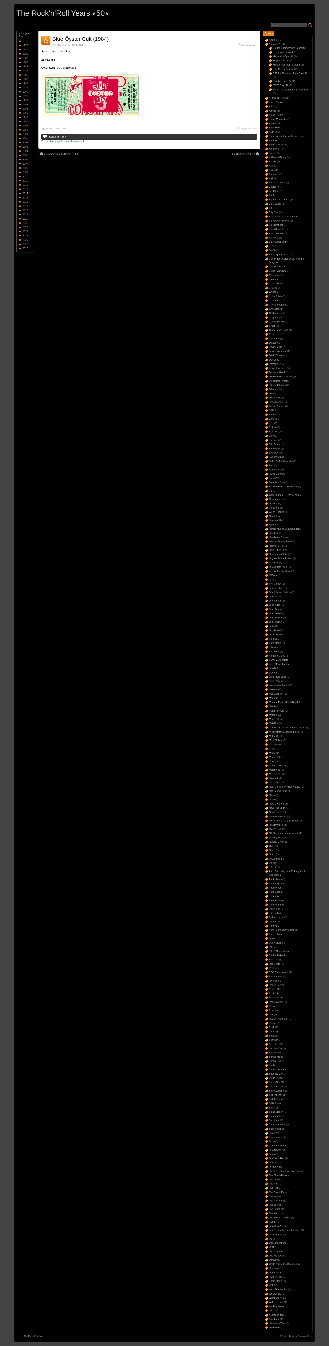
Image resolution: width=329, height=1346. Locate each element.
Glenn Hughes (276, 512)
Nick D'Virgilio (276, 825)
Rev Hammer (276, 976)
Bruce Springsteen (278, 254)
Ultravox (273, 1260)
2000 (25, 134)
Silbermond (275, 1052)
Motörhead (274, 770)
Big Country (275, 203)
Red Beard (274, 964)
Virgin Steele (275, 1281)
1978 (25, 45)
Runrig (272, 1023)
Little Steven (275, 681)
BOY (271, 246)
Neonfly (273, 799)
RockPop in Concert (283, 69)
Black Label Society (279, 220)
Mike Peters (275, 744)
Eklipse (273, 427)
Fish (271, 465)
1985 (25, 70)
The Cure (274, 1179)
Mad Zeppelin (276, 694)
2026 (25, 244)
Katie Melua (275, 643)
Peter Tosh (274, 909)
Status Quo (274, 1082)
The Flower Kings (278, 1192)
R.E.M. (272, 947)
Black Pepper (276, 225)
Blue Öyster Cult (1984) (80, 39)
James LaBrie (276, 588)
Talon (272, 1141)
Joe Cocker (275, 596)
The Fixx (273, 1188)
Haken (272, 524)
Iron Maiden (275, 583)
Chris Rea (274, 309)
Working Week (276, 1306)
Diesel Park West (278, 381)
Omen (272, 850)
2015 (25, 197)
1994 (25, 108)
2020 (25, 219)
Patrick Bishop (276, 883)
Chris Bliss (274, 300)
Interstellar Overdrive (280, 571)
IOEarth (273, 575)
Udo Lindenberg (277, 1243)
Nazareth (274, 778)
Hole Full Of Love (278, 550)
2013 (25, 189)
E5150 (272, 410)
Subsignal (274, 1120)
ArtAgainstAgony (277, 157)
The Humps (275, 1196)
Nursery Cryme (277, 842)
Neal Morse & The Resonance (284, 786)
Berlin (272, 195)
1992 (25, 100)
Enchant (273, 440)
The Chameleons (278, 1175)
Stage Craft (275, 1078)
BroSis (272, 250)
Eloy (271, 435)
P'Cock (272, 867)
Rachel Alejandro (278, 955)
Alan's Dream (276, 115)
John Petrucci (276, 609)
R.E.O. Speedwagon (279, 951)
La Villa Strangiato (278, 660)
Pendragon (275, 892)
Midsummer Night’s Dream (286, 64)
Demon (273, 359)
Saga (272, 1035)
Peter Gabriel (276, 904)
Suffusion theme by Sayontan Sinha (295, 1336)
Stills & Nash (275, 1103)
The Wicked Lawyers (280, 1217)
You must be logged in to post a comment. (62, 141)
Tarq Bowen (275, 1150)
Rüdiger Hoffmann (278, 1018)
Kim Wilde (274, 651)
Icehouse (274, 562)
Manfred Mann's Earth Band (283, 702)
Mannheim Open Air (283, 56)
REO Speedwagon (278, 972)
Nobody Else (275, 837)
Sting (271, 1107)
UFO (271, 1247)
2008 (25, 168)
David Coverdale (278, 351)
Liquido (273, 672)
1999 (25, 130)
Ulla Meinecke (276, 1255)
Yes (271, 1310)
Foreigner (274, 478)
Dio (271, 393)
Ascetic (272, 161)
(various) (273, 40)
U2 (270, 1238)
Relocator (274, 968)
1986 (25, 75)
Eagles (272, 414)
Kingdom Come (277, 655)
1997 (25, 121)
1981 (25, 54)
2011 (25, 180)
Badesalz (274, 174)
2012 (25, 185)
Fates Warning (276, 457)
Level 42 (273, 668)
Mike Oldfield (276, 740)
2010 (25, 176)
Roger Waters (276, 1002)
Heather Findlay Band (280, 541)
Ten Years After (276, 1158)
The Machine (276, 1200)
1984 (255, 128)
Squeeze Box (276, 1073)
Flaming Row (276, 469)
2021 (25, 223)
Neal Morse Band (278, 791)
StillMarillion (275, 1099)
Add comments (248, 45)
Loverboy (274, 689)
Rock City (274, 993)
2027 (25, 248)
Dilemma (273, 389)
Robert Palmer (276, 985)
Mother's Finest (277, 765)
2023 (25, 231)
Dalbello (273, 342)
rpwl (271, 1014)
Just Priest (274, 630)
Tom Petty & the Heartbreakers (284, 1230)
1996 (25, 117)
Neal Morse (275, 782)
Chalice (273, 287)
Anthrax (273, 140)
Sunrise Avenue (277, 1124)
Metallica (273, 723)
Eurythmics (274, 448)
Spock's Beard (276, 1069)
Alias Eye (274, 127)
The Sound (274, 1209)
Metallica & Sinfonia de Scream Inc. (287, 727)
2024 (25, 235)
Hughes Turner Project (280, 558)
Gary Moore (275, 499)
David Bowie (275, 347)
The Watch (274, 1213)
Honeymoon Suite (278, 554)
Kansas (273, 638)
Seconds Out (275, 1048)
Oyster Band (275, 858)
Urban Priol (275, 1272)
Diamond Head (277, 372)
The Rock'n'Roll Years (34, 1336)
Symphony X (275, 1137)
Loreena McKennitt (279, 685)
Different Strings (277, 385)
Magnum (273, 698)
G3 (270, 490)
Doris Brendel (276, 402)
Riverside (274, 981)
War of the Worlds (278, 1289)
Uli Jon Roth (275, 1251)
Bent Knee (274, 191)
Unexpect (274, 1268)
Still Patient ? (276, 1095)
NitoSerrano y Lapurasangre (284, 833)
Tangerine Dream (278, 1145)
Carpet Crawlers (277, 271)
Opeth (272, 854)
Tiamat (272, 1221)
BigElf (272, 208)
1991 (25, 96)
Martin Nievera (276, 710)
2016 (25, 202)
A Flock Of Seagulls (279, 98)
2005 (25, 155)
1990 (25, 91)
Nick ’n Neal (275, 829)
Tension (273, 1162)
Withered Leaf (276, 1302)
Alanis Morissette (278, 119)
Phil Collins (275, 913)
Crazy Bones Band (278, 330)
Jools (272, 626)
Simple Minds (276, 1057)
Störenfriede (275, 1116)
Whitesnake (275, 1293)
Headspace (275, 533)
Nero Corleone (276, 803)
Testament (274, 1166)
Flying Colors (276, 474)
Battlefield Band (277, 182)
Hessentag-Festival (283, 52)
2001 (25, 138)
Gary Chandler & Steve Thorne (285, 495)
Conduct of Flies (277, 321)
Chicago (273, 292)
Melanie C (274, 715)
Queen (272, 938)
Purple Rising (276, 934)
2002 (25, 142)
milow (272, 748)
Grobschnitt (275, 520)
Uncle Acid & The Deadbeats (284, 1264)
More (271, 761)
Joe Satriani (275, 600)
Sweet (272, 1133)
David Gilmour (276, 355)
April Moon (274, 148)
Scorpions (274, 1044)
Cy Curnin (274, 338)
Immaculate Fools (278, 567)
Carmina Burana (277, 266)
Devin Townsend (277, 368)
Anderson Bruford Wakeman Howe (287, 136)
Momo (272, 753)
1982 (25, 58)
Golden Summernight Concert (288, 48)
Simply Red (275, 1061)
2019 (25, 214)
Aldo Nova (61, 45)
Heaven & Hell (276, 546)
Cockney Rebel (277, 313)
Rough (272, 1006)
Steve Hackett (276, 1086)
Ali (57, 128)
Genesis (273, 503)
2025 (25, 240)
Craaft (272, 326)
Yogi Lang (274, 1319)
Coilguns (273, 317)
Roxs (271, 1010)
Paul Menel (275, 887)
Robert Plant (275, 989)
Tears (272, 1154)
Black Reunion (276, 229)
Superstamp (275, 1129)
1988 (25, 83)
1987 (25, 79)
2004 (25, 151)
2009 (25, 172)
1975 (25, 41)
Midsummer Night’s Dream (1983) (61, 154)
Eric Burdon (275, 444)
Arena (272, 153)
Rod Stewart (275, 997)
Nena (272, 795)
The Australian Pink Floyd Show (285, 1171)
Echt (271, 423)
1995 (25, 113)
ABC (271, 106)
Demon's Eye (276, 364)
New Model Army (278, 816)
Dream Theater (277, 406)
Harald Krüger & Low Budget (284, 529)
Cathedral (274, 275)
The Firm (273, 1183)
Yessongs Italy (276, 1315)
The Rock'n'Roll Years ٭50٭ (62, 13)
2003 (25, 147)
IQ (270, 579)
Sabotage (274, 1031)
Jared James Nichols (280, 592)
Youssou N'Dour (277, 1323)
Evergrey (273, 452)
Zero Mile (274, 1327)
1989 (25, 87)
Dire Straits (274, 397)
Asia (271, 165)
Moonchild (274, 757)
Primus (272, 921)
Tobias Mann (275, 1226)
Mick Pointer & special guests (284, 732)
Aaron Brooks (276, 102)
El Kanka (273, 431)
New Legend (275, 812)
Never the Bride (277, 808)
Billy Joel (273, 212)
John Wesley (275, 617)
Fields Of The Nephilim (281, 461)
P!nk (271, 863)
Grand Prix (274, 516)
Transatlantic (275, 1234)
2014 (25, 193)
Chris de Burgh (277, 304)
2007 (25, 163)
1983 (25, 62)
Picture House (276, 917)
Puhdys (273, 926)
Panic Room (275, 879)
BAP (271, 178)
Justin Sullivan (276, 634)
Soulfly (272, 1065)
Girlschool (274, 507)
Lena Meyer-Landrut (279, 664)
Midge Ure (274, 736)
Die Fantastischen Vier (280, 376)
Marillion (273, 706)
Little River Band (277, 677)
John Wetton (275, 622)
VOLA (272, 1285)
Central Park (275, 283)
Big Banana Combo (279, 199)
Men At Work (275, 719)
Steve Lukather (277, 1090)
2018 (25, 210)
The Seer (274, 1205)
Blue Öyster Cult (75, 45)
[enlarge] (90, 116)
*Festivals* (274, 44)
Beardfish (274, 187)
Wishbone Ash (276, 1298)
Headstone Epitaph (279, 537)
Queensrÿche (276, 942)
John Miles (274, 605)
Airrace (272, 111)
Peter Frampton (277, 900)
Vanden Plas (275, 1277)
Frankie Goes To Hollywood (283, 486)
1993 (25, 104)
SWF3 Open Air (281, 85)
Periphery (274, 896)
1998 (25, 125)
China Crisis (275, 296)
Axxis (272, 170)
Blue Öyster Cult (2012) (243, 154)
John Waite (275, 613)
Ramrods (274, 959)
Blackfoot (274, 237)
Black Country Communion (283, 216)
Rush (272, 1027)
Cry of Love (275, 334)
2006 (25, 159)
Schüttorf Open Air (282, 81)
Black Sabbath (276, 233)
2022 (25, 227)
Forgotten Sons (277, 482)
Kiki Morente (275, 647)
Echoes (273, 418)
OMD (271, 846)
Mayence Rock (280, 60)
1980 (25, 49)
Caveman (274, 279)
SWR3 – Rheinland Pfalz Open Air (290, 89)
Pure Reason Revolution (282, 930)
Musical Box (275, 774)
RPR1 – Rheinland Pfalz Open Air (290, 73)
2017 (25, 206)
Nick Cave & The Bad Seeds (283, 820)
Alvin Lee (274, 132)
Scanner (273, 1040)
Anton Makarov (277, 144)
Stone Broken (276, 1112)
